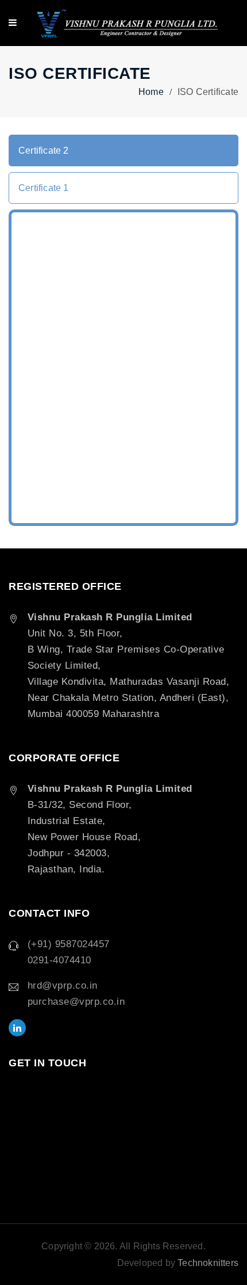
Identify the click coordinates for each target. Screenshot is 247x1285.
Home (151, 92)
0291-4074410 (59, 960)
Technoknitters (207, 1263)
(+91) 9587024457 (69, 944)
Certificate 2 (43, 150)
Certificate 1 (43, 188)
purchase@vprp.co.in (76, 1001)
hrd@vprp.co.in (63, 985)
